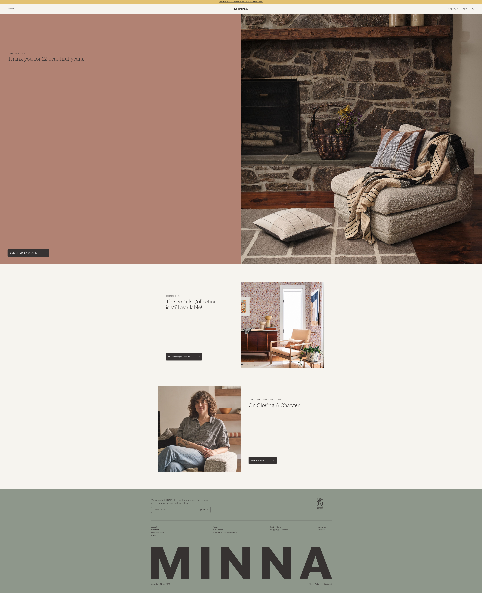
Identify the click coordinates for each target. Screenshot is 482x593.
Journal (11, 9)
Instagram (321, 527)
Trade (216, 527)
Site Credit (328, 584)
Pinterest (321, 530)
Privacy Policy (314, 584)
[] (473, 9)
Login (464, 9)
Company (451, 9)
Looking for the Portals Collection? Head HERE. (241, 2)
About (154, 527)
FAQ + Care (275, 527)
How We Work (157, 532)
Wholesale (218, 530)
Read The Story (257, 460)
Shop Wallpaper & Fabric (179, 357)
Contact (155, 530)
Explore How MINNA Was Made (23, 253)
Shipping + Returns (279, 530)
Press (153, 535)
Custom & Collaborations (225, 532)
